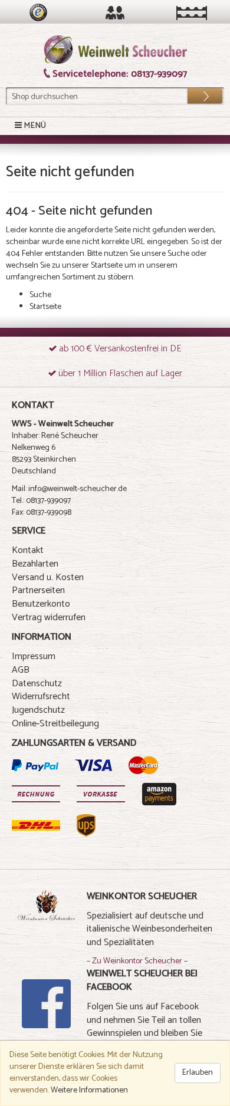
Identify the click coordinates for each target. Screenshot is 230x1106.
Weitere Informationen (89, 1090)
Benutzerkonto (41, 604)
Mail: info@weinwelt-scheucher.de (69, 489)
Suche (178, 254)
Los (197, 93)
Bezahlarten (35, 564)
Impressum (33, 656)
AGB (20, 670)
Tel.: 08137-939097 (41, 501)
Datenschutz (37, 684)
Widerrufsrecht (41, 697)
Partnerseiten (38, 590)
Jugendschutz (38, 710)
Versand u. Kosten (48, 577)
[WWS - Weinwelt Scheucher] (115, 50)
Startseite (107, 265)
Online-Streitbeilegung (55, 724)
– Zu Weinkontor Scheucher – (137, 961)
